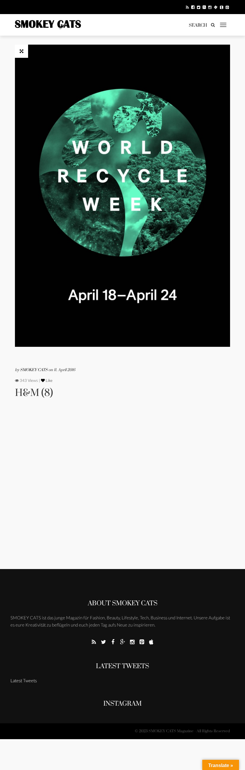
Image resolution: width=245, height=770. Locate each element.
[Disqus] (122, 492)
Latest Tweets (122, 666)
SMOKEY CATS (34, 369)
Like (49, 380)
